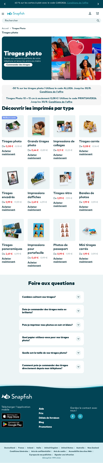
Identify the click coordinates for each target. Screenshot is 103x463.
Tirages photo (12, 141)
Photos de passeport (60, 247)
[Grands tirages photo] (39, 126)
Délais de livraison (49, 417)
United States (67, 448)
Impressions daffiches (36, 195)
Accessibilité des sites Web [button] (80, 451)
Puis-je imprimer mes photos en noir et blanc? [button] (47, 324)
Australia (80, 448)
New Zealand (93, 448)
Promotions (45, 426)
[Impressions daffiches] (39, 178)
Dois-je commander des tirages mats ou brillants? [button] (44, 311)
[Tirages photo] (13, 126)
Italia (38, 448)
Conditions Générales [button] (19, 451)
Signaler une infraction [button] (64, 455)
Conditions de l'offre (51, 5)
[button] (3, 13)
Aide (41, 408)
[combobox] (51, 20)
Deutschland (9, 448)
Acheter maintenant (8, 152)
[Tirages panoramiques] (13, 230)
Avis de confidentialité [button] (40, 451)
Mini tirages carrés (87, 247)
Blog (41, 422)
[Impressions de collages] (64, 126)
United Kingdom (51, 448)
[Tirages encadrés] (13, 178)
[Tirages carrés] (90, 126)
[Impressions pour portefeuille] (39, 230)
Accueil (5, 28)
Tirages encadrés (8, 195)
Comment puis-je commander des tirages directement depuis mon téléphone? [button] (45, 367)
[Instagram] (81, 415)
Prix (41, 413)
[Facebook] (74, 415)
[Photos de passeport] (64, 230)
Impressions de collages (63, 143)
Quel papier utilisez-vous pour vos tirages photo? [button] (45, 339)
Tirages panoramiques (12, 247)
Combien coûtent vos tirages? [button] (39, 296)
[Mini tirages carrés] (90, 230)
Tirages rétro (62, 193)
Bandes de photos (86, 195)
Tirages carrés (89, 141)
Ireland (30, 448)
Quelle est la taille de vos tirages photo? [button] (44, 352)
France (21, 448)
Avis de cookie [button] (60, 451)
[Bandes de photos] (90, 178)
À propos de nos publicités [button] (40, 455)
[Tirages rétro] (64, 178)
